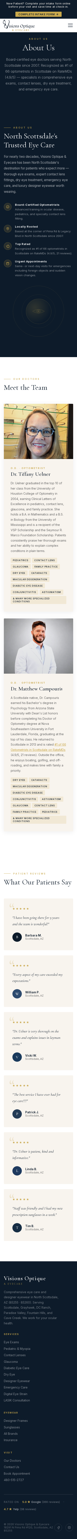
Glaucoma (11, 1361)
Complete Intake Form (36, 14)
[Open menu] (70, 25)
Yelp (20, 1509)
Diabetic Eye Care (16, 1368)
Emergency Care (16, 1387)
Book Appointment (17, 1473)
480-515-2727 (14, 1480)
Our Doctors (12, 1460)
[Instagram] (69, 1527)
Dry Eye (9, 1374)
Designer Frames (16, 1420)
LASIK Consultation (17, 1400)
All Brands (11, 1433)
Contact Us (11, 1467)
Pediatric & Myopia (17, 1348)
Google (41, 1502)
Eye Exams (11, 1342)
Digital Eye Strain (15, 1394)
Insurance (11, 1440)
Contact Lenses (15, 1355)
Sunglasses (12, 1427)
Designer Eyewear (17, 1381)
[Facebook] (58, 1527)
